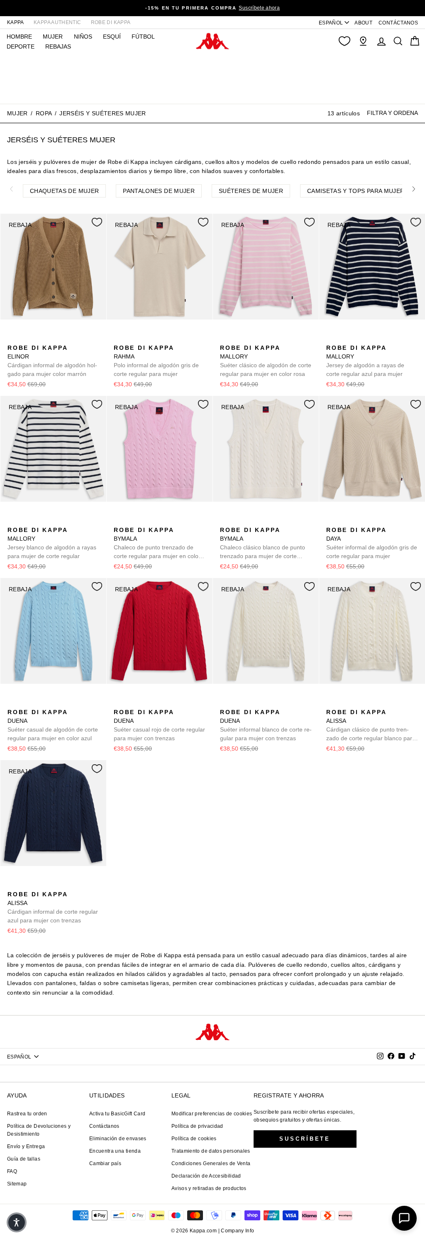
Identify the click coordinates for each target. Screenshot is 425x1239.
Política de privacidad (197, 1126)
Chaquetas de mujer (64, 191)
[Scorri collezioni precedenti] (11, 189)
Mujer (17, 113)
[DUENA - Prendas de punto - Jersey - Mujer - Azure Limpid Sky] (12, 703)
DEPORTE (20, 46)
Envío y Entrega (26, 1146)
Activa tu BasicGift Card (117, 1114)
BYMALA (157, 544)
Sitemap (17, 1184)
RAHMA (156, 360)
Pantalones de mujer (159, 191)
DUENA (52, 725)
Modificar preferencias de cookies (211, 1114)
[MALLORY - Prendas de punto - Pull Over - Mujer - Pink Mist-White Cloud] (225, 338)
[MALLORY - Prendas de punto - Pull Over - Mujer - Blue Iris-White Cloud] (252, 338)
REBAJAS (58, 46)
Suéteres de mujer (251, 191)
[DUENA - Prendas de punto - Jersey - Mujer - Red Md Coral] (26, 703)
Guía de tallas (23, 1159)
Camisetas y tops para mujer (355, 191)
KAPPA (15, 22)
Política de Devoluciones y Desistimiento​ (39, 1130)
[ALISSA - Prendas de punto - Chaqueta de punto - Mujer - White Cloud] (331, 703)
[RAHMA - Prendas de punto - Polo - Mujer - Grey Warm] (119, 338)
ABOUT (363, 23)
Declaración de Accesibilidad (206, 1176)
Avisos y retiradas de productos (209, 1188)
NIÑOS (83, 36)
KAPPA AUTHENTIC (57, 22)
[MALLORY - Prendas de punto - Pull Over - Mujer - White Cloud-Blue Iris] (238, 338)
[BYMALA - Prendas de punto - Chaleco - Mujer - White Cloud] (132, 520)
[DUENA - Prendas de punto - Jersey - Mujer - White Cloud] (39, 703)
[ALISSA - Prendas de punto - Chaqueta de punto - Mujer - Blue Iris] (345, 703)
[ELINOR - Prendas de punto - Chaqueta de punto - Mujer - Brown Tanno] (12, 338)
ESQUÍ (112, 36)
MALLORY (265, 360)
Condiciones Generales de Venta (211, 1163)
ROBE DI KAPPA (111, 22)
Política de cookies (194, 1138)
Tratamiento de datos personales (210, 1151)
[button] (17, 1222)
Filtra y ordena (392, 113)
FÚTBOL (143, 36)
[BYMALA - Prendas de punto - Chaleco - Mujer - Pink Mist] (119, 520)
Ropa (43, 113)
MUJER (53, 36)
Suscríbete (304, 1139)
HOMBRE (19, 36)
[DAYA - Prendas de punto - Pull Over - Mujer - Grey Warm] (331, 520)
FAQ (12, 1171)
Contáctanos (104, 1126)
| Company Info (236, 1231)
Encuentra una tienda (115, 1151)
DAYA (371, 543)
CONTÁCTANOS (398, 23)
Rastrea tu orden (27, 1114)
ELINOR (52, 360)
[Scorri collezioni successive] (414, 189)
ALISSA (370, 726)
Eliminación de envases (118, 1138)
